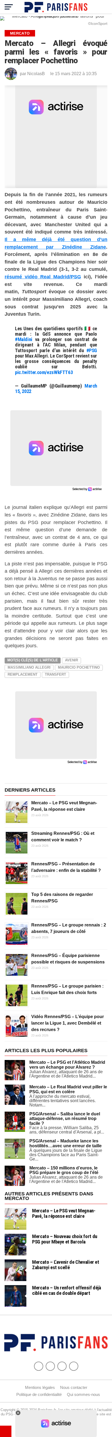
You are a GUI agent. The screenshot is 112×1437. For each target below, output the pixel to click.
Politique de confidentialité (39, 1394)
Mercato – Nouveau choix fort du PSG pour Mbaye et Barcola (64, 1239)
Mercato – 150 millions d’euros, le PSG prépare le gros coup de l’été (63, 1170)
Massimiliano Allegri (29, 667)
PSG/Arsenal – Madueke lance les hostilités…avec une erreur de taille (65, 1143)
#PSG (91, 350)
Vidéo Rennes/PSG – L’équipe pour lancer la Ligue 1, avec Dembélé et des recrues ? (67, 1023)
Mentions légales (40, 1387)
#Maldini (23, 339)
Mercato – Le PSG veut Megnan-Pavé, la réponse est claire (63, 1213)
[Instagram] (73, 1366)
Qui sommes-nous (83, 1394)
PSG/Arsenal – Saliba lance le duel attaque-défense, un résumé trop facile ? (64, 1119)
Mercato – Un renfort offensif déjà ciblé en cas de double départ (66, 1290)
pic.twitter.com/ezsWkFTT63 (44, 372)
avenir (71, 660)
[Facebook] (38, 1366)
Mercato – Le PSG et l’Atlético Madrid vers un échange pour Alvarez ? (67, 1064)
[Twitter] (50, 1366)
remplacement (23, 674)
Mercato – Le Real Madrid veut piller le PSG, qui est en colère (68, 1089)
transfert (55, 674)
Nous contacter (73, 1387)
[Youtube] (62, 1366)
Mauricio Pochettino (79, 667)
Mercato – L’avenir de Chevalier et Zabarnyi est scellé (65, 1264)
